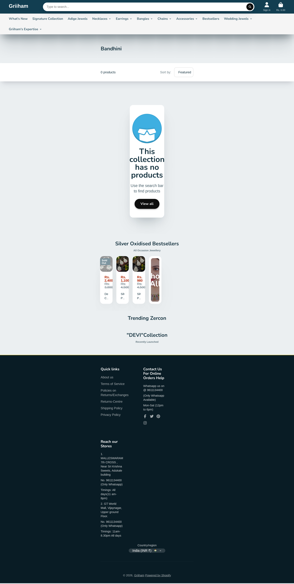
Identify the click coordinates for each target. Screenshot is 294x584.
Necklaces (99, 18)
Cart (280, 6)
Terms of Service (113, 384)
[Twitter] (152, 416)
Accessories (185, 18)
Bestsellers (210, 18)
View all (147, 203)
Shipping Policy (111, 408)
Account (266, 6)
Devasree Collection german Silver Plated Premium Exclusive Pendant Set (106, 280)
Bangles (143, 18)
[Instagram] (145, 423)
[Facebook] (145, 416)
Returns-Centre (112, 401)
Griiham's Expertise (23, 29)
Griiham (139, 575)
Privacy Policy (111, 415)
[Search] (249, 6)
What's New (18, 18)
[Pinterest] (158, 416)
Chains (163, 18)
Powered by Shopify (158, 575)
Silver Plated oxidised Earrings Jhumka (122, 280)
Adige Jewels (78, 18)
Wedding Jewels (236, 18)
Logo (18, 7)
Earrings (122, 18)
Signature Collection (47, 18)
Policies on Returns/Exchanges (115, 393)
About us (107, 377)
